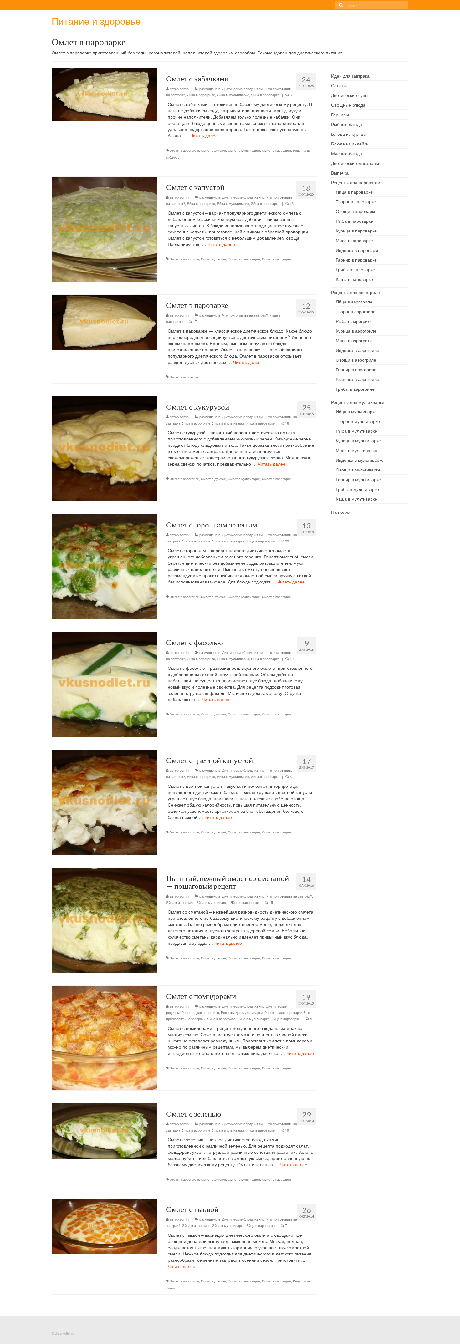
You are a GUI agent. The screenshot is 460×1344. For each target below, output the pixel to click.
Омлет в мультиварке (244, 150)
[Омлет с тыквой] (104, 1226)
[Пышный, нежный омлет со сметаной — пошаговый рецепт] (104, 919)
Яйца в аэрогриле (201, 94)
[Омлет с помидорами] (104, 1037)
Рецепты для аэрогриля (200, 1012)
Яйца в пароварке (265, 94)
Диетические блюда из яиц (243, 88)
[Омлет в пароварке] (104, 321)
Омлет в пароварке (276, 150)
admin (184, 88)
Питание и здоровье (96, 21)
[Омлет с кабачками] (104, 94)
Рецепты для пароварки (283, 1012)
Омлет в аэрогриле (184, 150)
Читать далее (204, 135)
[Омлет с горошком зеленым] (104, 566)
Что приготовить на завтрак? (245, 315)
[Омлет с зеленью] (104, 1131)
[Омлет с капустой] (104, 228)
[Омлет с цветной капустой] (104, 801)
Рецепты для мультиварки (242, 1012)
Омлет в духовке (213, 150)
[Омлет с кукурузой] (104, 448)
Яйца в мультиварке (233, 94)
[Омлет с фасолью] (104, 683)
